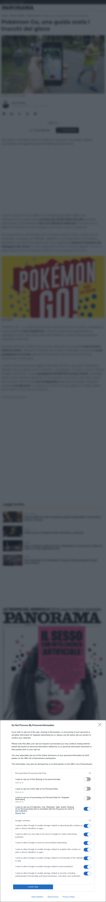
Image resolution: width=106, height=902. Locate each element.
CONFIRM (33, 887)
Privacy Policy (69, 897)
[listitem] (53, 773)
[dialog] (53, 811)
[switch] (87, 779)
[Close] (100, 725)
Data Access (53, 897)
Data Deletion (37, 897)
